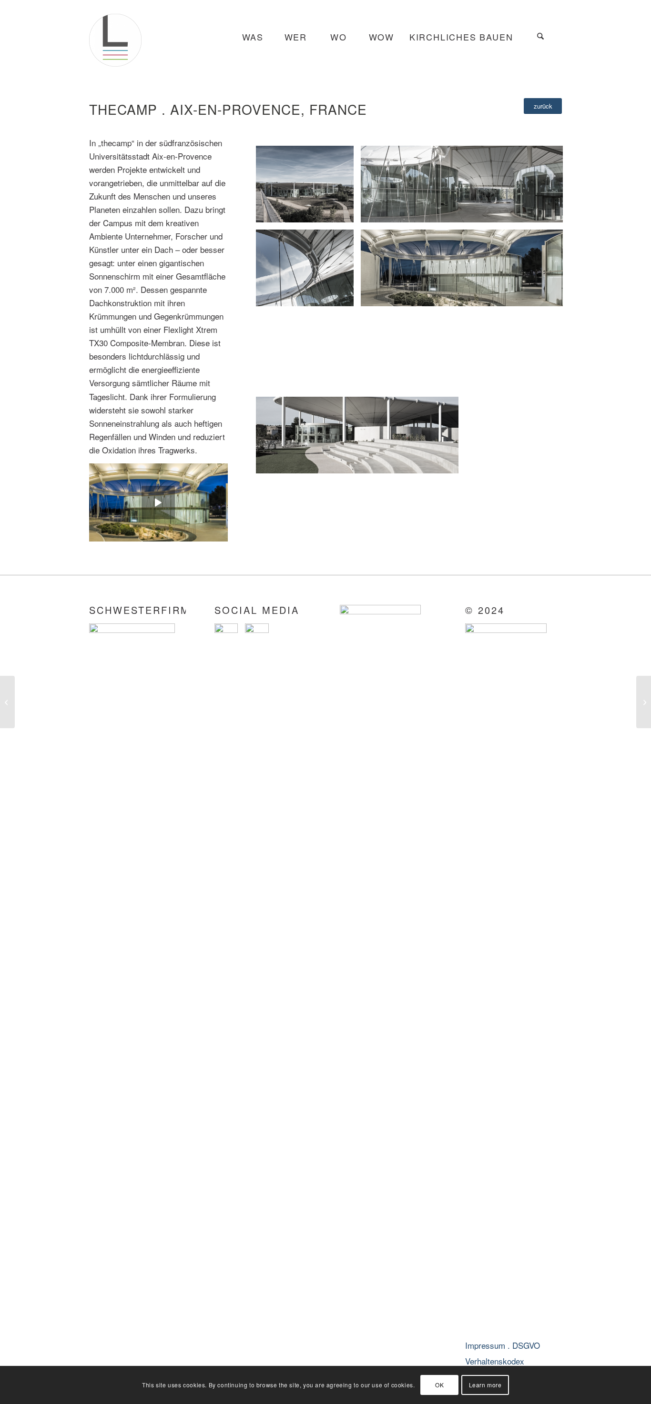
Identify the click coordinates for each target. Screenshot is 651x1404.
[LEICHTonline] (115, 37)
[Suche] (540, 37)
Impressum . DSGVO (502, 1345)
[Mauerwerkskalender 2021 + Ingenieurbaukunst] (643, 702)
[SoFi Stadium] (7, 702)
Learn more (485, 1385)
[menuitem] (252, 37)
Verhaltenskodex (494, 1361)
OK (439, 1385)
